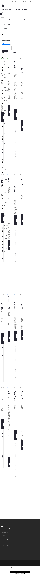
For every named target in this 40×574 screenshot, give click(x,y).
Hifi (1, 89)
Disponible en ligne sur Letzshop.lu (2, 140)
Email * (11, 567)
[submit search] (1, 14)
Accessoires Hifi (15, 194)
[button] (10, 9)
